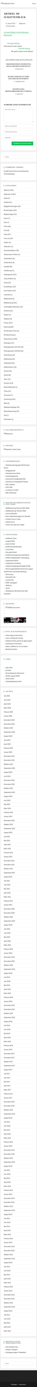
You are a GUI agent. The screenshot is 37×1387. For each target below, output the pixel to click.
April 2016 (7, 1134)
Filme (6, 226)
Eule (5, 222)
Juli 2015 (7, 1170)
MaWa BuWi (8, 299)
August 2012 (8, 1311)
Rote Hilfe (9, 487)
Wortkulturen (10, 591)
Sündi (6, 375)
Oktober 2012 (8, 1303)
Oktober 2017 (8, 1061)
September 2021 (9, 873)
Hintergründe (8, 274)
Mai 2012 (7, 1323)
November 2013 (9, 1250)
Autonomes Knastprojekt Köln (16, 479)
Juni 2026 (7, 700)
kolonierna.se (10, 522)
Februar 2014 (8, 1238)
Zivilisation (7, 419)
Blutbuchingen (9, 214)
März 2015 (7, 1186)
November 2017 (9, 1057)
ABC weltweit (10, 484)
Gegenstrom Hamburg (13, 563)
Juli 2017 (7, 1074)
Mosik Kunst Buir (11, 649)
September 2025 (9, 732)
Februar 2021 (8, 901)
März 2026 (7, 708)
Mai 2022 (7, 840)
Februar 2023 (8, 812)
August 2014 (8, 1214)
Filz (5, 230)
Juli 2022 (7, 836)
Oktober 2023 (8, 788)
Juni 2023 (7, 800)
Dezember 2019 (9, 957)
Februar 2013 (8, 1287)
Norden (6, 315)
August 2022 (8, 832)
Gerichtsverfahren (10, 250)
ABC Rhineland (11, 493)
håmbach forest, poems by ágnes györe (19, 641)
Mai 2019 (7, 985)
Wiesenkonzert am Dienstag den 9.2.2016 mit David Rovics (18, 65)
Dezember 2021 (9, 861)
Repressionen (8, 339)
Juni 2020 (7, 933)
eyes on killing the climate (14, 638)
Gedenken (7, 246)
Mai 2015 (7, 1178)
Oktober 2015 (8, 1158)
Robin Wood (10, 679)
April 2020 (7, 941)
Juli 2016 (7, 1122)
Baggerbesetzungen (10, 206)
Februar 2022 (8, 852)
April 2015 (7, 1182)
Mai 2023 (7, 804)
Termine (6, 383)
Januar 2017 (8, 1098)
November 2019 (9, 961)
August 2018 (8, 1021)
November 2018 (9, 1009)
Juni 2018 (7, 1029)
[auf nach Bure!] (13, 607)
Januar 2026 (8, 716)
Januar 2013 (8, 1291)
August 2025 (8, 736)
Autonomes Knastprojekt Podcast (17, 482)
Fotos (6, 234)
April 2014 (7, 1230)
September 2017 (9, 1065)
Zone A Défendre (11, 513)
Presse (6, 323)
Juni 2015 (7, 1174)
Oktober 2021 (8, 869)
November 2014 (9, 1202)
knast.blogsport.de (12, 476)
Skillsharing (8, 359)
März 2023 (7, 808)
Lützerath (7, 295)
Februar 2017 (8, 1094)
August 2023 (8, 796)
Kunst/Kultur (8, 287)
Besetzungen (8, 210)
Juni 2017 (7, 1078)
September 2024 (9, 768)
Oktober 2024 (8, 764)
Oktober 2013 (8, 1254)
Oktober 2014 (8, 1206)
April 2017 (7, 1086)
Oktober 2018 (8, 1013)
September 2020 (9, 921)
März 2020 (7, 945)
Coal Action (9, 549)
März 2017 (7, 1090)
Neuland (7, 311)
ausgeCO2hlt (10, 541)
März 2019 (7, 993)
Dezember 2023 (9, 780)
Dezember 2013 (9, 1246)
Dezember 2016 (9, 1102)
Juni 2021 (7, 885)
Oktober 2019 (8, 965)
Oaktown (7, 319)
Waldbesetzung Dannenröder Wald (17, 508)
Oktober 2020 (8, 917)
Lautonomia (10, 580)
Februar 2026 (8, 712)
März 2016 (7, 1138)
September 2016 (9, 1114)
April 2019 (7, 989)
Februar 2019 (8, 997)
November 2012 (9, 1299)
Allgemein (22, 23)
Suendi (6, 371)
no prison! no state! (12, 490)
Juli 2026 (7, 696)
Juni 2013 (7, 1271)
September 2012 (9, 1307)
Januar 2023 (8, 816)
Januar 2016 (8, 1146)
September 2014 (9, 1210)
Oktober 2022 (8, 824)
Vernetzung (7, 399)
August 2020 (8, 925)
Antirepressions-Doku (13, 473)
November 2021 (9, 864)
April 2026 (7, 704)
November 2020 (9, 913)
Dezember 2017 (9, 1053)
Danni (6, 218)
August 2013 (8, 1262)
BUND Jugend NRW (13, 676)
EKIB (7, 558)
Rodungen (7, 343)
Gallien (6, 242)
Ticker (6, 391)
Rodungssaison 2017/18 (12, 347)
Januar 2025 (8, 752)
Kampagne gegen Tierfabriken (16, 1352)
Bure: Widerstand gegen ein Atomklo (18, 516)
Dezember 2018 (9, 1005)
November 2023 (9, 784)
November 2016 (9, 1106)
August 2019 (8, 973)
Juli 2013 (7, 1266)
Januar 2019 (8, 1001)
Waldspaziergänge (10, 407)
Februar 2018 (8, 1045)
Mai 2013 (7, 1275)
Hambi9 (6, 266)
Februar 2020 (8, 949)
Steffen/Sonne (8, 367)
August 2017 (8, 1070)
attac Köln (9, 667)
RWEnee (9, 585)
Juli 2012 (7, 1315)
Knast (6, 282)
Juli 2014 (7, 1218)
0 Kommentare (10, 26)
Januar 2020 (8, 953)
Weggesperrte (10, 471)
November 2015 (9, 1154)
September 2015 (9, 1162)
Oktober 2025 (8, 728)
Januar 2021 (8, 905)
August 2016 (8, 1118)
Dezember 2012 (9, 1295)
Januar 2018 (8, 1049)
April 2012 (7, 1327)
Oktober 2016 (8, 1110)
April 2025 (7, 744)
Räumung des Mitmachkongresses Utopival (18, 90)
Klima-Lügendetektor (13, 569)
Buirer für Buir (10, 544)
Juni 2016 (7, 1126)
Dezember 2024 (9, 756)
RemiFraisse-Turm (10, 331)
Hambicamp (8, 270)
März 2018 (7, 1041)
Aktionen (7, 190)
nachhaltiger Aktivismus (12, 307)
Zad (5, 415)
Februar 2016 (8, 1142)
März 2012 (7, 1331)
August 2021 (8, 877)
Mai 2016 (7, 1130)
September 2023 (9, 792)
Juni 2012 (7, 1319)
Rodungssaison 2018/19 (12, 351)
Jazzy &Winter (8, 278)
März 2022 (7, 848)
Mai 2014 (7, 1226)
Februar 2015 (8, 1190)
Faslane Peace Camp (13, 519)
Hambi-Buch (8, 262)
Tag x (5, 379)
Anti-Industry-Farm (12, 1347)
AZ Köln (8, 670)
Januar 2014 (8, 1242)
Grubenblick (8, 258)
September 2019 (9, 969)
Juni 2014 (7, 1222)
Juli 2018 (7, 1025)
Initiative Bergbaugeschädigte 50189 (18, 566)
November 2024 (9, 760)
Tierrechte (7, 395)
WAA (5, 403)
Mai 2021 (7, 889)
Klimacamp (9, 574)
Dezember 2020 (9, 909)
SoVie (8, 588)
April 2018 (7, 1037)
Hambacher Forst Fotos (14, 644)
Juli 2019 (7, 977)
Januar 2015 (8, 1194)
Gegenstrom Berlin (12, 560)
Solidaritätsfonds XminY (14, 681)
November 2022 (9, 820)
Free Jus (7, 238)
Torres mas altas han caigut (15, 525)
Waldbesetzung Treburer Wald (16, 511)
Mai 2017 (7, 1082)
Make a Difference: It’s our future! (17, 646)
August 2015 (8, 1166)
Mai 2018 (7, 1033)
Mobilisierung (8, 303)
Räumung (7, 327)
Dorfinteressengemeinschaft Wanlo (17, 555)
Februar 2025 (8, 748)
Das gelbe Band (11, 552)
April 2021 (7, 893)
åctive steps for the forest (14, 635)
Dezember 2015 (9, 1150)
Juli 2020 (7, 929)
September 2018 (9, 1017)
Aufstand (7, 202)
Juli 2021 (7, 881)
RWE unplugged (11, 583)
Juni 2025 (7, 740)
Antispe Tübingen (12, 1349)
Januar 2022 (8, 857)
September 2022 (9, 828)
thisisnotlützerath (9, 387)
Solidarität (7, 363)
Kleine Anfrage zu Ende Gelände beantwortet (18, 78)
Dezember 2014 (9, 1198)
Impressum (22, 1384)
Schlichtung (8, 355)
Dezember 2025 (9, 720)
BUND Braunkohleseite (14, 547)
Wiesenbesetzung (10, 411)
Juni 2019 (7, 981)
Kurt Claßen (8, 290)
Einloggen (14, 1384)
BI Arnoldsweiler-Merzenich (15, 673)
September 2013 (9, 1258)
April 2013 (7, 1279)
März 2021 (7, 897)
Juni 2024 (7, 776)
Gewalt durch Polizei (11, 254)
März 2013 (7, 1283)
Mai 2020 (7, 937)
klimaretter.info (10, 577)
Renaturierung (8, 335)
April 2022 (7, 844)
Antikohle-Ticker (11, 538)
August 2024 (8, 772)
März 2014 (7, 1234)
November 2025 (9, 724)
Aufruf (6, 198)
